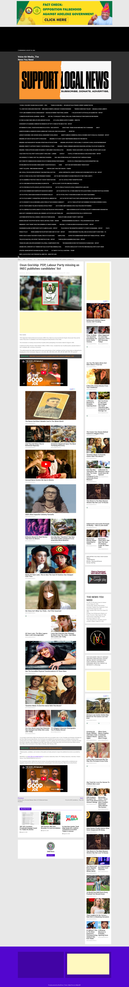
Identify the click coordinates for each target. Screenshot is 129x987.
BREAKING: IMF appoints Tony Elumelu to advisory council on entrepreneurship (83, 142)
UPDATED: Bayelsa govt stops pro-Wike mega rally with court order (84, 246)
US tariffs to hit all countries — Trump (62, 250)
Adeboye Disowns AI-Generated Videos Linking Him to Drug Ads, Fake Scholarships (42, 131)
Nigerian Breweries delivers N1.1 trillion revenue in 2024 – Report (80, 220)
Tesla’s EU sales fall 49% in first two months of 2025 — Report (37, 239)
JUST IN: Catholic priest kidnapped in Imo (70, 179)
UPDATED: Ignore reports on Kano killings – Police (33, 250)
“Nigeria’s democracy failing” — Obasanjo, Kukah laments (90, 109)
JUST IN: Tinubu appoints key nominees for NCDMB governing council (87, 202)
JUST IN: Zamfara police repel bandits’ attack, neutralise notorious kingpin (41, 209)
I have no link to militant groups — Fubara (59, 168)
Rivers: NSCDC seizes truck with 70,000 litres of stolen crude (37, 235)
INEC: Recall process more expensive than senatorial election (37, 172)
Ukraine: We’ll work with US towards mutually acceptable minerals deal (40, 246)
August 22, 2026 (24, 832)
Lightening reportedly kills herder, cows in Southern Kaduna (37, 217)
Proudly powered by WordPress (56, 985)
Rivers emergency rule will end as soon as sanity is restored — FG (87, 232)
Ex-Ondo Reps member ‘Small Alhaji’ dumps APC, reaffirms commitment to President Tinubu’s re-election (70, 829)
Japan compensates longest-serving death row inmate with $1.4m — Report (80, 172)
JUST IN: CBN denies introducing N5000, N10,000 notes (34, 183)
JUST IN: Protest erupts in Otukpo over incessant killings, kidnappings (80, 198)
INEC (50, 272)
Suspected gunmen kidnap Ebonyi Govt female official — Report (86, 235)
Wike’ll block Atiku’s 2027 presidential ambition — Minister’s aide (38, 254)
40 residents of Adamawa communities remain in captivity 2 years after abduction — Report (45, 123)
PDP (64, 272)
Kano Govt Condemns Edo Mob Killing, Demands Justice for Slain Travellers (41, 213)
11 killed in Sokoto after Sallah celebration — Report (87, 112)
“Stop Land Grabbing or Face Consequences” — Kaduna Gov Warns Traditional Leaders (43, 112)
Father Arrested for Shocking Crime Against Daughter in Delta (37, 164)
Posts (107, 228)
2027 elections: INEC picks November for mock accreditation (50, 827)
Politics (37, 272)
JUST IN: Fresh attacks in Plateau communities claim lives (72, 187)
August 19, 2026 (66, 833)
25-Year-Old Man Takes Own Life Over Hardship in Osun (34, 120)
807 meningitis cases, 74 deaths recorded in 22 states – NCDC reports (39, 127)
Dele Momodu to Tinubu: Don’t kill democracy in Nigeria (35, 157)
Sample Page (61, 235)
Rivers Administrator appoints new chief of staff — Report (48, 232)
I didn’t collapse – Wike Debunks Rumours (31, 168)
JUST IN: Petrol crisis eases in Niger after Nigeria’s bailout (36, 194)
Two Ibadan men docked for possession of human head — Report (80, 243)
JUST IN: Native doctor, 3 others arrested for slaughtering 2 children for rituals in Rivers (82, 191)
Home (60, 164)
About (98, 127)
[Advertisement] (64, 38)
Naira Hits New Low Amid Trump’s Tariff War (70, 217)
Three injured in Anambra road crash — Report (71, 239)
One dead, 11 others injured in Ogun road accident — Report (76, 224)
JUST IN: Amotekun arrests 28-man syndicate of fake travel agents (73, 176)
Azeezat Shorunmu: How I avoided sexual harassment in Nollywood (38, 135)
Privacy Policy (23, 232)
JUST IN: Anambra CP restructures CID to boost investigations (37, 179)
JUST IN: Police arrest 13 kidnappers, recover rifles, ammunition (37, 198)
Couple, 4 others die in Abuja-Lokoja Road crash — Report (84, 153)
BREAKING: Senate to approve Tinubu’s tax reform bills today (36, 146)
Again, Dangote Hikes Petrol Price (94, 610)
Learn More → (50, 855)
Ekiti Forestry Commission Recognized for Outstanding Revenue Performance (41, 161)
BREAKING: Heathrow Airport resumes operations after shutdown (38, 142)
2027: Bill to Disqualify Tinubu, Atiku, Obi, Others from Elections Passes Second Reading (73, 116)
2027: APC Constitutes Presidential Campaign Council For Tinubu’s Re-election (28, 828)
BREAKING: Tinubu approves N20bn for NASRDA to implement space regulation (41, 150)
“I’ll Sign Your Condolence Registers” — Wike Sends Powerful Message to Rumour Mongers (45, 109)
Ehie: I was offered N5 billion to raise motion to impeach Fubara (73, 157)
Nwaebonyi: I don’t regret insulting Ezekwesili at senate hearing (37, 224)
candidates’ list (45, 272)
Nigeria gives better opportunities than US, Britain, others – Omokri (39, 220)
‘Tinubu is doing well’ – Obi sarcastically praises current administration (72, 105)
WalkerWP (78, 985)
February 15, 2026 (31, 272)
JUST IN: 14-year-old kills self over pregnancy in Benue (35, 176)
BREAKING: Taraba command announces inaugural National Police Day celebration (81, 146)
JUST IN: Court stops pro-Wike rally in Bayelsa (65, 183)
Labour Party (54, 272)
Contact (62, 153)
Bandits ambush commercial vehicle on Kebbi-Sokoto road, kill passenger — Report (85, 135)
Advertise (72, 131)
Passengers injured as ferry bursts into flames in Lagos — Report (38, 228)
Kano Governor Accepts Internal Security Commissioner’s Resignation (87, 209)
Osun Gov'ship (60, 272)
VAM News (23, 272)
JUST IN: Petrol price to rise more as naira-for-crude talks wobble (75, 194)
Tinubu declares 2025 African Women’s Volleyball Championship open (39, 243)
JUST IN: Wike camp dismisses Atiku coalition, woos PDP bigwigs (73, 205)
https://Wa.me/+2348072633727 (35, 756)
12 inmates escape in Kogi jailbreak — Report (32, 116)
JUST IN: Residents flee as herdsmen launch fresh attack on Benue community (41, 202)
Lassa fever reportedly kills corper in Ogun (79, 213)
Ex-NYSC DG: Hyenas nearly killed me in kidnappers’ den (83, 161)
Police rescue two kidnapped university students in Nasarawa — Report (82, 228)
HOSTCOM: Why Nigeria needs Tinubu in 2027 (77, 164)
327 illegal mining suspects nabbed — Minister (66, 120)
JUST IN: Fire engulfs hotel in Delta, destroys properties (35, 187)
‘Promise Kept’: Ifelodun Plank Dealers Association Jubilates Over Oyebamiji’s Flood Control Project (97, 607)
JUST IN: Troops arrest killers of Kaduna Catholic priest (35, 205)
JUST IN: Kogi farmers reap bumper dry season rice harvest (36, 191)
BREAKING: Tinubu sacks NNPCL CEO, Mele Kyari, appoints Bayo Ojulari (86, 150)
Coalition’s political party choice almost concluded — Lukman (37, 153)
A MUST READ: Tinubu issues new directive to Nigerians (77, 127)
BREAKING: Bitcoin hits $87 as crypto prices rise (32, 138)
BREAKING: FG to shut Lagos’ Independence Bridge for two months (68, 138)
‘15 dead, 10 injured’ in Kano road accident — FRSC (33, 105)
